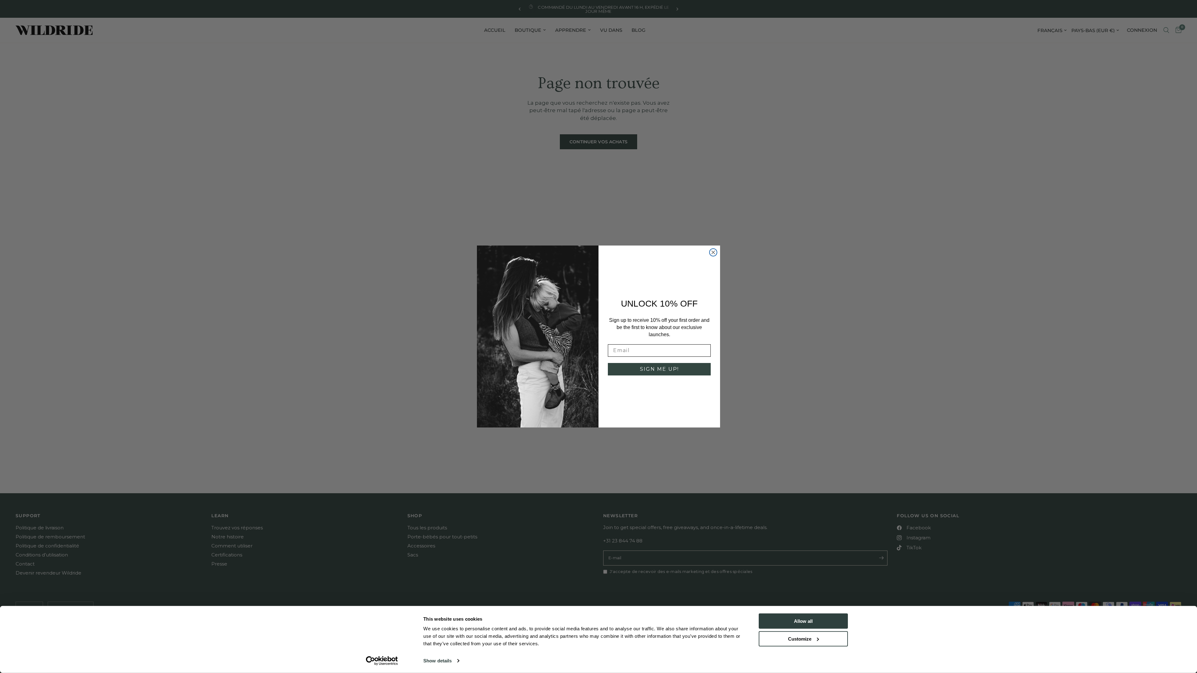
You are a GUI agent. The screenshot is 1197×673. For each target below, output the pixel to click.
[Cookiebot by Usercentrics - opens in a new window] (382, 661)
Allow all (803, 621)
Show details (437, 660)
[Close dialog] (713, 252)
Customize (799, 638)
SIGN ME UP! (659, 369)
